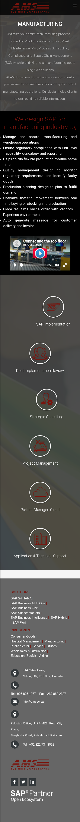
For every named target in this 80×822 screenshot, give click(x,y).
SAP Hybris (59, 617)
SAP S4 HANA (21, 598)
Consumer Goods (23, 636)
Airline (43, 655)
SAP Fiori (19, 622)
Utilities (52, 646)
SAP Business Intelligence (29, 617)
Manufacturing (54, 641)
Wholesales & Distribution (28, 651)
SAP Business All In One (28, 603)
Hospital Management (26, 641)
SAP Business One (24, 608)
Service (38, 646)
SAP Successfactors (25, 613)
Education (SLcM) (23, 655)
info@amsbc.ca (33, 701)
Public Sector (20, 646)
